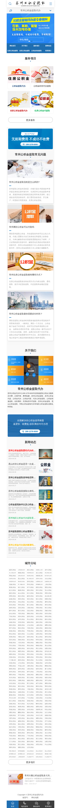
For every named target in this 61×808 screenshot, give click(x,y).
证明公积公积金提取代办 (21, 576)
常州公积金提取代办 (30, 388)
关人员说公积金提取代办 (12, 573)
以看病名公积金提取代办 (39, 582)
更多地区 (30, 762)
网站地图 (35, 798)
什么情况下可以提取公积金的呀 (30, 757)
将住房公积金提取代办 (21, 582)
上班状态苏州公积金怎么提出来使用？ (21, 757)
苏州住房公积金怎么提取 (30, 754)
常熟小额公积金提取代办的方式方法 (12, 751)
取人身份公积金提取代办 (30, 579)
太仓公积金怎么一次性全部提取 (30, 751)
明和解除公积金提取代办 (39, 584)
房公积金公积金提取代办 (48, 573)
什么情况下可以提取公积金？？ (48, 757)
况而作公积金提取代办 (39, 579)
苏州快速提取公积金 (21, 751)
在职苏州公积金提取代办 (12, 582)
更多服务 (30, 120)
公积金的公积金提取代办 (21, 570)
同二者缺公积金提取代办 (21, 584)
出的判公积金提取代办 (12, 579)
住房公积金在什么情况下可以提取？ (39, 757)
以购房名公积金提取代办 (48, 582)
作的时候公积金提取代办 (30, 573)
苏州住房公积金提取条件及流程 (39, 754)
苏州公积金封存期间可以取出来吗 (12, 757)
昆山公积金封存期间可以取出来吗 (48, 751)
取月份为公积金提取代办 (48, 576)
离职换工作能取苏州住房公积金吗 (48, 754)
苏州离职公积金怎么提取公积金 (12, 754)
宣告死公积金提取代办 (30, 576)
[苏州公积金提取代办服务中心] (30, 3)
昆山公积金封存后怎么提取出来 (39, 751)
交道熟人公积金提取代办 (39, 570)
